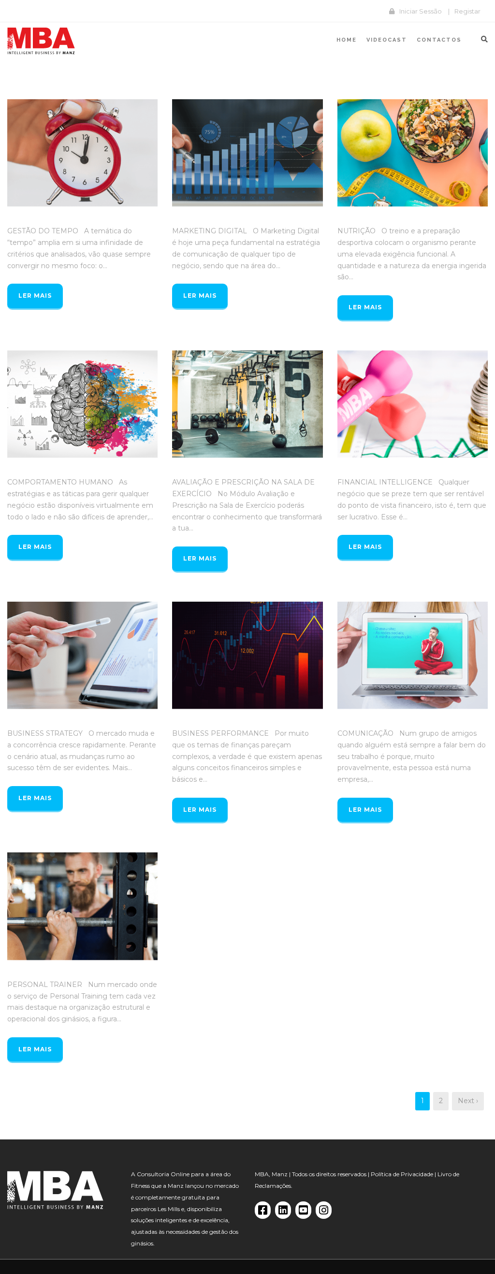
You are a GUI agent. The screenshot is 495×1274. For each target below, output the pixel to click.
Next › (468, 1100)
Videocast (386, 40)
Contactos (439, 40)
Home (346, 40)
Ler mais (35, 295)
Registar (467, 11)
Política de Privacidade (402, 1174)
